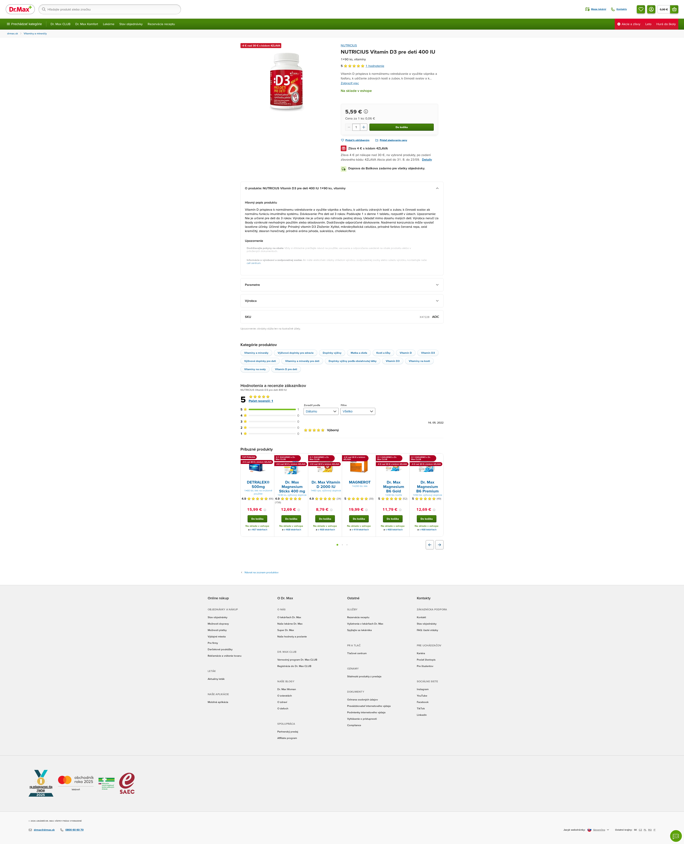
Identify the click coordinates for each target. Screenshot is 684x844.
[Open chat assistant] (676, 836)
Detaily (427, 159)
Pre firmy (213, 642)
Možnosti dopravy (218, 623)
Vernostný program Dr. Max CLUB (297, 659)
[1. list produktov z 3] (337, 544)
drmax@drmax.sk (44, 829)
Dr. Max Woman (286, 689)
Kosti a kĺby (383, 352)
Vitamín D (406, 352)
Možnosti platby (217, 630)
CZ (640, 829)
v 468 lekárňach (292, 529)
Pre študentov (425, 666)
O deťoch (282, 708)
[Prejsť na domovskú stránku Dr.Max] (20, 9)
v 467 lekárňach (258, 529)
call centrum (254, 262)
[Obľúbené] (641, 9)
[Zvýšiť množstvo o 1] (363, 127)
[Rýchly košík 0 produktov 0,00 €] (674, 9)
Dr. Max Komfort (86, 24)
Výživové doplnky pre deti (260, 360)
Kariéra (421, 653)
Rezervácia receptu (161, 24)
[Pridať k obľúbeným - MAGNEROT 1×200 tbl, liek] (372, 457)
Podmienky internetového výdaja (366, 712)
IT (655, 829)
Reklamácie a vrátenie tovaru (224, 655)
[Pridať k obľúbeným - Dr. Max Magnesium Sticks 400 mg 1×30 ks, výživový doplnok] (304, 457)
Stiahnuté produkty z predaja (364, 676)
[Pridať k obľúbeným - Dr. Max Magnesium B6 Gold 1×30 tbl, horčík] (405, 457)
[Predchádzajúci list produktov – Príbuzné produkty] (430, 544)
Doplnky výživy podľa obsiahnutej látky (353, 360)
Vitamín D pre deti (286, 369)
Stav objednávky (131, 24)
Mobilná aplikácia (218, 701)
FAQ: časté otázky (427, 630)
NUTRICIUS (349, 45)
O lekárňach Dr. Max (289, 617)
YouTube (422, 695)
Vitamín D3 (428, 352)
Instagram (423, 689)
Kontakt (421, 617)
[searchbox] (109, 9)
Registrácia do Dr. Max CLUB (294, 666)
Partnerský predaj (287, 731)
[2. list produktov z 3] (342, 544)
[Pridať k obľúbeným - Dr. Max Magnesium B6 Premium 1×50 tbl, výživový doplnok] (439, 457)
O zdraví (282, 701)
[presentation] (257, 466)
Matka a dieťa (359, 352)
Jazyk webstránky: (574, 829)
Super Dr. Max (285, 630)
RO (650, 829)
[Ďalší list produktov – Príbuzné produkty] (439, 544)
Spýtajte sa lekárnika (359, 630)
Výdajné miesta (217, 636)
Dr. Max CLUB (60, 24)
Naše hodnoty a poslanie (292, 636)
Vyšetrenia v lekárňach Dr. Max (365, 623)
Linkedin (422, 714)
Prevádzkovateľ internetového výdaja (369, 705)
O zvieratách (284, 695)
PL (645, 829)
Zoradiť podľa (312, 405)
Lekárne (108, 24)
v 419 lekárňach (360, 529)
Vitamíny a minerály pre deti (302, 360)
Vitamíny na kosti (419, 360)
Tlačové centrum (357, 653)
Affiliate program (287, 737)
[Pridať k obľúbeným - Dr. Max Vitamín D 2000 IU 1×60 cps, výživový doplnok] (338, 457)
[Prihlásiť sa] (651, 9)
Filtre (344, 405)
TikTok (421, 708)
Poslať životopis (426, 659)
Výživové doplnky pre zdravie (296, 352)
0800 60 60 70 (74, 829)
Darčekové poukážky (220, 649)
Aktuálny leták (216, 678)
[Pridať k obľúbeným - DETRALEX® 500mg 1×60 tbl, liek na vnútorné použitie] (270, 457)
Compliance (354, 725)
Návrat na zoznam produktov (261, 572)
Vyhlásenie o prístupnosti (362, 718)
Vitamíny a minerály (256, 352)
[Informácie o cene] (366, 111)
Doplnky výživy (332, 352)
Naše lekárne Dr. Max (289, 623)
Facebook (423, 701)
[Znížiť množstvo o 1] (348, 127)
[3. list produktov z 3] (347, 544)
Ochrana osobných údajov (362, 699)
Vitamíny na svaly (255, 369)
